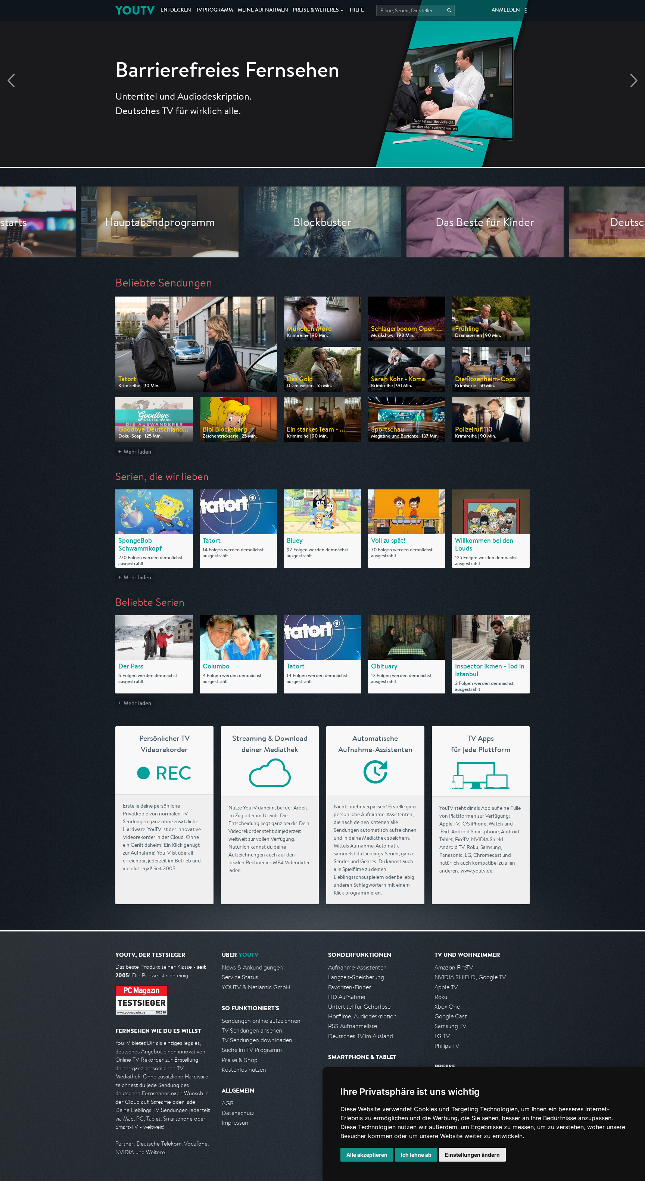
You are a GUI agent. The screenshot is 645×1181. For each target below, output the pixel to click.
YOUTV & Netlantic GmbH (256, 987)
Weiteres (316, 10)
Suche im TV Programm (252, 1050)
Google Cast (450, 1016)
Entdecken (176, 10)
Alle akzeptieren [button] (366, 1155)
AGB (228, 1103)
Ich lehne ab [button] (416, 1155)
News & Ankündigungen (252, 967)
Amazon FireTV (453, 967)
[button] (526, 10)
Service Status (240, 977)
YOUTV (135, 10)
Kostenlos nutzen (244, 1070)
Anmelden (506, 10)
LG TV (442, 1036)
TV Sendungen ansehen (252, 1030)
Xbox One (447, 1007)
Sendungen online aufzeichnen (261, 1021)
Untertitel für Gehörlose (359, 1007)
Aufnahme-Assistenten (357, 967)
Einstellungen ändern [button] (472, 1155)
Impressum (236, 1123)
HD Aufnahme (346, 997)
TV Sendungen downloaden (257, 1040)
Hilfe (357, 10)
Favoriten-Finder (349, 987)
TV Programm (214, 10)
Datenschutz (238, 1113)
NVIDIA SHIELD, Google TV (470, 977)
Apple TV (446, 987)
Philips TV (446, 1046)
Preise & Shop (240, 1060)
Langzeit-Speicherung (356, 977)
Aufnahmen (263, 10)
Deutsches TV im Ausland (360, 1036)
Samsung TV (450, 1026)
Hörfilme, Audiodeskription (362, 1016)
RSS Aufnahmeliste (352, 1026)
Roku (440, 997)
